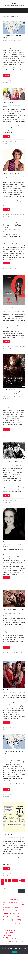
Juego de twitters (9, 834)
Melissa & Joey (8, 214)
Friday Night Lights (9, 913)
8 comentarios (8, 82)
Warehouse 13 (20, 941)
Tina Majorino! (7, 542)
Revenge (13, 930)
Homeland (5, 922)
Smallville (18, 930)
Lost (4, 926)
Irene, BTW (5, 178)
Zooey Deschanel (7, 943)
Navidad (20, 926)
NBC (23, 926)
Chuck (5, 907)
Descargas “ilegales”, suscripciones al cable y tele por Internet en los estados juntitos (13, 392)
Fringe (5, 916)
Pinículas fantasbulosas (10, 652)
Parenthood (6, 930)
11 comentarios (8, 216)
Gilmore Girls (12, 917)
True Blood (7, 941)
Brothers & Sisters (11, 904)
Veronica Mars (14, 941)
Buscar (4, 888)
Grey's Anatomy (15, 920)
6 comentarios (8, 584)
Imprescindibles (8, 346)
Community (9, 907)
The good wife (8, 933)
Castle (21, 905)
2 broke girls (5, 899)
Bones (5, 905)
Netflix (4, 928)
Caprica (17, 904)
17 (23, 880)
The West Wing (9, 938)
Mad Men (8, 926)
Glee (17, 917)
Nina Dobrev (11, 928)
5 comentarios (8, 143)
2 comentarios (8, 270)
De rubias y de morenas (11, 690)
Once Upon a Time (19, 928)
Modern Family (14, 926)
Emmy (15, 910)
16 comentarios (8, 796)
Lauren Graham (19, 924)
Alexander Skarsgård (6, 902)
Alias (12, 902)
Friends (19, 913)
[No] (26, 949)
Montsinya (5, 42)
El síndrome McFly (9, 102)
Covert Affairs (15, 907)
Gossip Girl (6, 919)
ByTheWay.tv (14, 3)
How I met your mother (13, 922)
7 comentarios (8, 436)
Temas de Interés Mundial (11, 80)
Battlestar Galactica (18, 902)
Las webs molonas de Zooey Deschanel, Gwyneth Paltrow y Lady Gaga (13, 225)
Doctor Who (7, 910)
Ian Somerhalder (6, 923)
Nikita (7, 928)
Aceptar (14, 951)
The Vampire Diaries (9, 935)
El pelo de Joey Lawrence (11, 174)
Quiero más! (6, 75)
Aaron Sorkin (13, 900)
